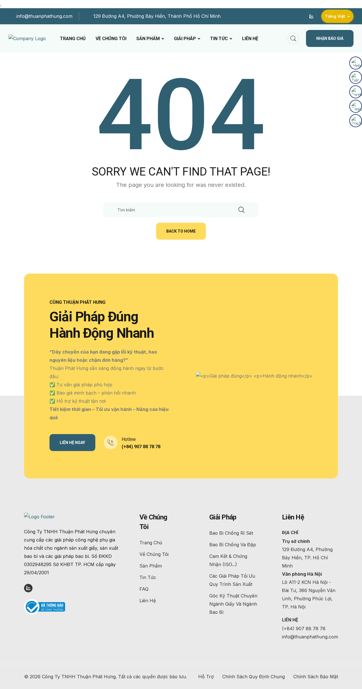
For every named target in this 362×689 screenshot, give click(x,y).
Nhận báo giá (329, 38)
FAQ (143, 589)
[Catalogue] (355, 106)
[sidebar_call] (355, 63)
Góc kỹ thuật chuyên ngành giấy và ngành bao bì (233, 604)
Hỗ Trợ (206, 676)
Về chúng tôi (111, 38)
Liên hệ (250, 38)
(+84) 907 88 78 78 (141, 446)
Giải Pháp (185, 38)
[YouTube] (355, 120)
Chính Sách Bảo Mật (315, 676)
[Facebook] (355, 91)
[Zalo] (355, 77)
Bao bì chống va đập (232, 544)
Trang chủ (73, 38)
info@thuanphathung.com (44, 16)
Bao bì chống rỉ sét (231, 533)
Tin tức (219, 38)
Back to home (181, 231)
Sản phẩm (148, 38)
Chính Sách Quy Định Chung (253, 676)
